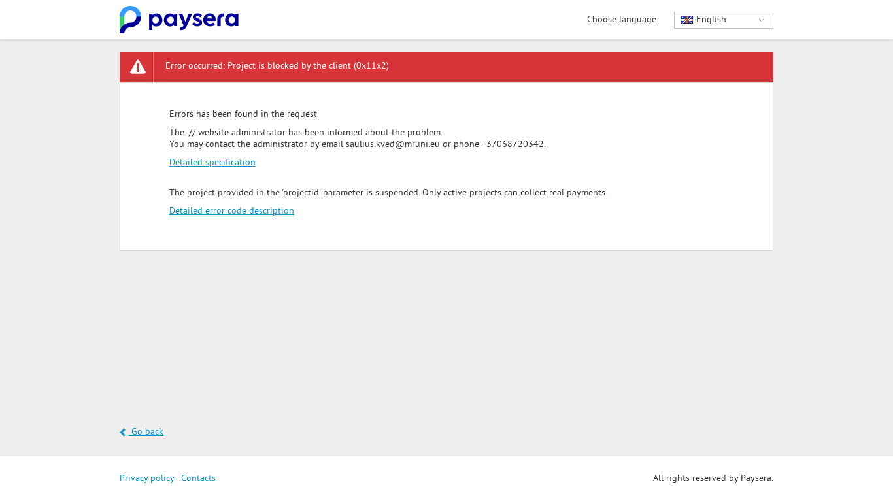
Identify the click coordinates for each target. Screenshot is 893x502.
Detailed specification (212, 163)
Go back (146, 432)
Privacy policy (147, 478)
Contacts (198, 478)
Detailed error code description (231, 211)
